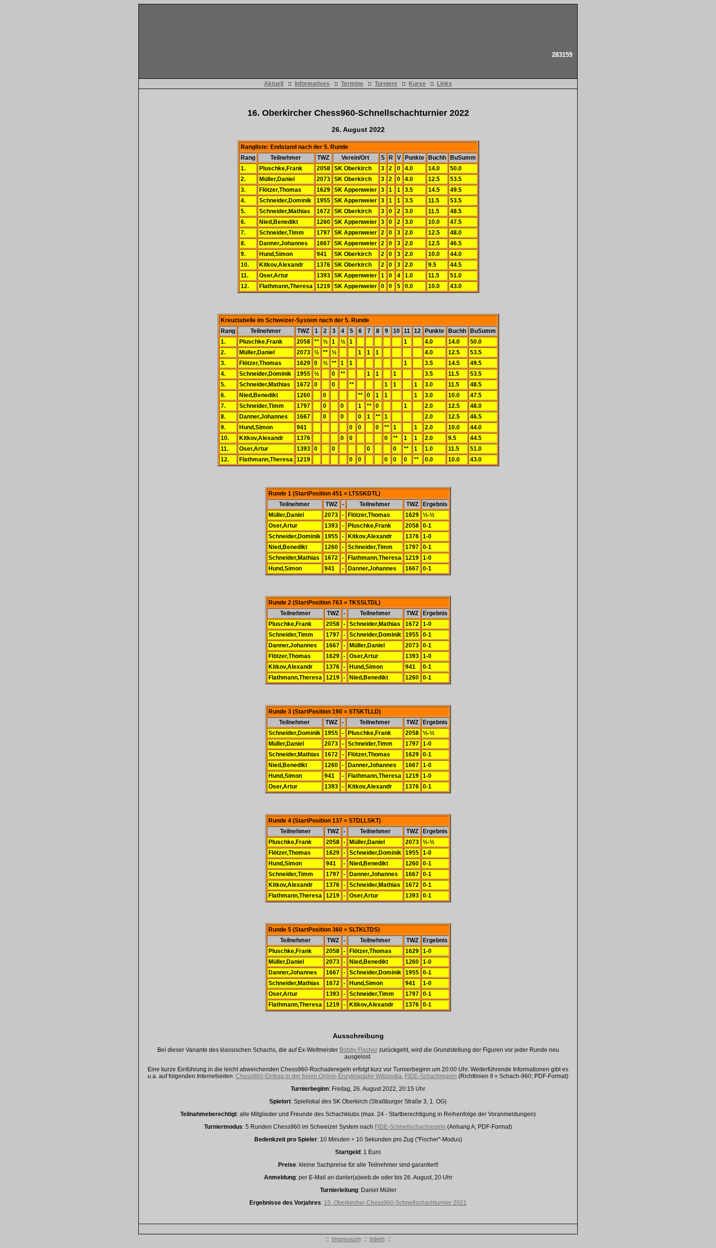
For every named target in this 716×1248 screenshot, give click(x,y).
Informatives (312, 83)
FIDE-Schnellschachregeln (410, 1126)
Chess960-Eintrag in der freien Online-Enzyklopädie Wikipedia (319, 1076)
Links (444, 83)
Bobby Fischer (358, 1049)
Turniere (386, 83)
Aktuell (273, 83)
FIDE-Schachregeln (431, 1076)
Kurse (417, 83)
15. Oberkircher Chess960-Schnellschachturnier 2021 (395, 1202)
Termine (352, 83)
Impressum (346, 1239)
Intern (377, 1239)
